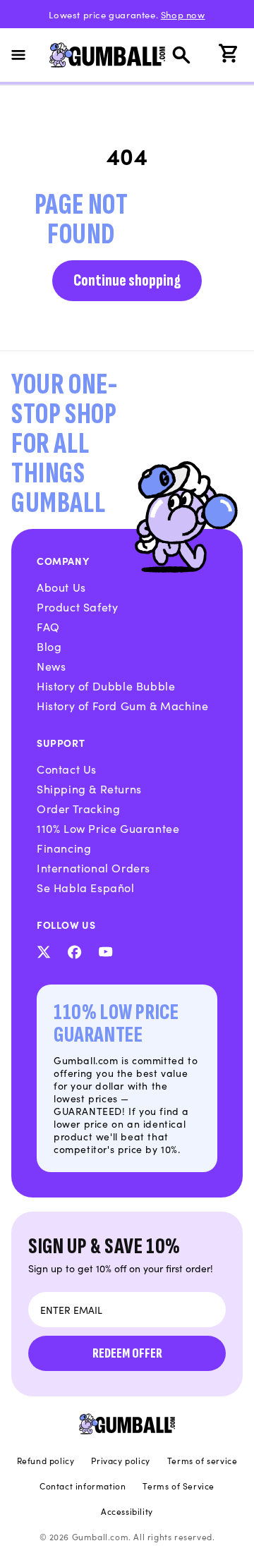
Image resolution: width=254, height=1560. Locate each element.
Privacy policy (120, 1460)
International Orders (93, 867)
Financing (64, 847)
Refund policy (46, 1460)
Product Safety (77, 606)
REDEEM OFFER (127, 1353)
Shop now (183, 14)
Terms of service (202, 1460)
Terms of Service (178, 1486)
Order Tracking (78, 808)
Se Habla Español (86, 887)
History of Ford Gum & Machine (122, 705)
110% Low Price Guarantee (108, 828)
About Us (61, 587)
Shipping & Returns (89, 788)
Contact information (83, 1486)
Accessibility (127, 1511)
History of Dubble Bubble (106, 685)
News (51, 666)
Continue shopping (127, 280)
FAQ (48, 626)
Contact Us (67, 768)
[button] (26, 55)
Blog (49, 646)
